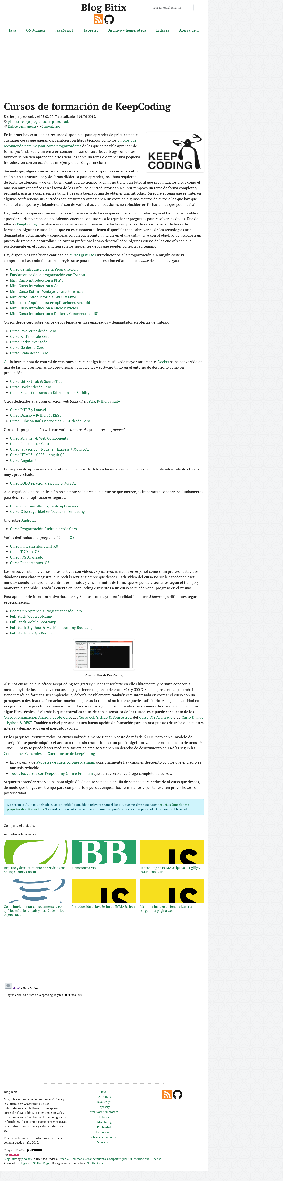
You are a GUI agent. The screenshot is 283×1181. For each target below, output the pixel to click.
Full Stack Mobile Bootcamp (33, 621)
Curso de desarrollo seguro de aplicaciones (45, 506)
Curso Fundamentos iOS (29, 562)
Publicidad (104, 1127)
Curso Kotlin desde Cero (30, 336)
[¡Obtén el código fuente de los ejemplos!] (109, 18)
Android (28, 520)
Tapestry (90, 30)
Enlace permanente (22, 126)
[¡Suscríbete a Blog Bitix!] (98, 18)
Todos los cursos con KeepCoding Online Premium (51, 773)
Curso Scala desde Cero (29, 353)
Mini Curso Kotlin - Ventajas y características (46, 291)
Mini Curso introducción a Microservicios (44, 307)
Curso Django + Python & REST (35, 415)
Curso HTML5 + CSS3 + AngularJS (37, 454)
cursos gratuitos (83, 254)
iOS (71, 537)
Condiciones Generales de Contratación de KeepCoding (49, 753)
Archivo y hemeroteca (127, 30)
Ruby (116, 401)
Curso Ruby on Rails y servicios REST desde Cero (50, 420)
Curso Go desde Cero (27, 347)
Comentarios (50, 126)
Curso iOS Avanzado (26, 557)
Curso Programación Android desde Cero (43, 528)
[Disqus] (104, 1030)
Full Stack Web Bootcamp (31, 616)
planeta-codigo (19, 121)
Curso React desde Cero (29, 443)
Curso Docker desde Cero (30, 386)
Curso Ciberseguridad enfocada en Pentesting (47, 511)
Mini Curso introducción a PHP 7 (37, 280)
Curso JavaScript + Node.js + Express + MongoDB (50, 449)
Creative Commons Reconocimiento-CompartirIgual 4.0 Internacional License (110, 1159)
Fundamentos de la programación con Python (47, 274)
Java (12, 30)
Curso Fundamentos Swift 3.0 (34, 546)
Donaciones (104, 1132)
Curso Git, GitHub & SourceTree (36, 381)
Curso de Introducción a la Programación (44, 269)
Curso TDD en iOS (24, 551)
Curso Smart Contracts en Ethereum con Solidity (50, 392)
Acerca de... (189, 30)
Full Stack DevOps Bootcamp (34, 633)
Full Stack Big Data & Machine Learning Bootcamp (52, 627)
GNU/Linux (35, 30)
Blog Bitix (103, 7)
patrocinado (60, 121)
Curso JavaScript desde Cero (33, 330)
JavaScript (64, 30)
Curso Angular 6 (23, 460)
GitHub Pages (42, 1163)
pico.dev (26, 1159)
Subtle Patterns (97, 1163)
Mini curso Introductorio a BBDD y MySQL (45, 296)
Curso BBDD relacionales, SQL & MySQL (43, 483)
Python (103, 401)
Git (6, 361)
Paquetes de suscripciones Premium (65, 762)
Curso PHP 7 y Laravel (28, 409)
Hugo (23, 1163)
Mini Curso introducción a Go (34, 285)
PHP (92, 401)
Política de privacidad (104, 1137)
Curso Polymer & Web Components (39, 438)
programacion (41, 121)
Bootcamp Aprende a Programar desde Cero (46, 610)
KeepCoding (27, 224)
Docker (163, 361)
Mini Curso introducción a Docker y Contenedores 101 (54, 313)
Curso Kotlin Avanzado (29, 341)
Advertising (104, 1122)
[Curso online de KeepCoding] (104, 654)
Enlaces (162, 30)
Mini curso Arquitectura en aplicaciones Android (50, 302)
